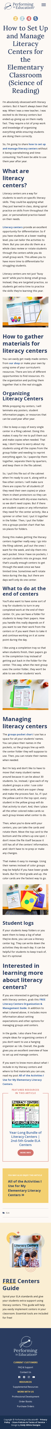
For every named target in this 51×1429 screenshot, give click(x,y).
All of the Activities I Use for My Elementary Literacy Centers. (23, 1080)
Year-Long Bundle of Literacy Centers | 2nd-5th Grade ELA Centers (25, 1138)
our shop (14, 363)
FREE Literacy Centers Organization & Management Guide (24, 1004)
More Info (25, 1152)
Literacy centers (13, 227)
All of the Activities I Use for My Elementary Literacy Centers (25, 1188)
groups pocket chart (20, 734)
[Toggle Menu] (43, 4)
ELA (7, 1212)
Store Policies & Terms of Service (28, 1422)
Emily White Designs (30, 1425)
